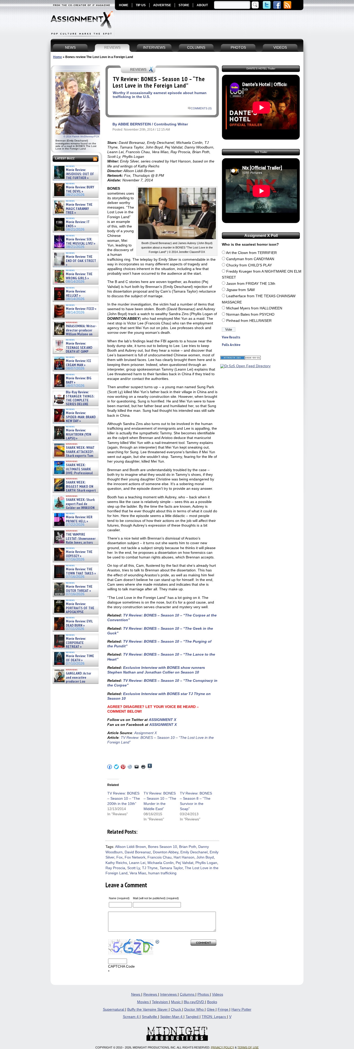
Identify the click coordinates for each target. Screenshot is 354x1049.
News (136, 994)
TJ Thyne (150, 868)
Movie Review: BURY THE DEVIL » (80, 189)
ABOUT (202, 5)
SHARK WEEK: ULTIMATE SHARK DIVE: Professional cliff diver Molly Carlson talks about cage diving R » (75, 473)
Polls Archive (231, 345)
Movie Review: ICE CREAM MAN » (78, 363)
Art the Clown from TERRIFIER (251, 253)
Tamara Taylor (171, 868)
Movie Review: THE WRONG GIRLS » (79, 276)
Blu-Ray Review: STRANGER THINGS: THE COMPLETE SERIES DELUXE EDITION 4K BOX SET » (73, 400)
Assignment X (145, 733)
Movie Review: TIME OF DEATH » (80, 658)
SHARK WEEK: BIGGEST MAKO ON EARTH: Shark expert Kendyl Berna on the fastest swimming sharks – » (74, 490)
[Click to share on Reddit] (130, 766)
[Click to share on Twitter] (116, 766)
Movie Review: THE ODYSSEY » (79, 554)
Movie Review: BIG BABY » (78, 380)
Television (160, 1002)
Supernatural (114, 1009)
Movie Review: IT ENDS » (78, 224)
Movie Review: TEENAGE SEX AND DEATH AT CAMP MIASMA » (72, 350)
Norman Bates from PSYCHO (250, 314)
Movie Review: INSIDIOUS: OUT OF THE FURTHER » (80, 174)
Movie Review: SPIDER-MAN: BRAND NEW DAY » (81, 417)
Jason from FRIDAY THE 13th (250, 284)
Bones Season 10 (162, 847)
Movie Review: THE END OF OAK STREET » (81, 261)
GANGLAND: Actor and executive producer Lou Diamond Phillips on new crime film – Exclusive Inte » (75, 681)
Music (176, 1002)
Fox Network (135, 857)
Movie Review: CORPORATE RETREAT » (76, 643)
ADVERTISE (162, 5)
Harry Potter (241, 1009)
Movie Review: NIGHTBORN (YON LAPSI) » (78, 434)
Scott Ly (133, 868)
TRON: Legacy (214, 1017)
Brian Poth (187, 847)
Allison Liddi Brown (130, 847)
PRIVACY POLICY (222, 1047)
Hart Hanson (184, 857)
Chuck (176, 1009)
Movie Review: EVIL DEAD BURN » (79, 623)
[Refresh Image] (157, 942)
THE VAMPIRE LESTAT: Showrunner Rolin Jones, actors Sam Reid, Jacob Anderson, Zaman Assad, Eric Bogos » (74, 542)
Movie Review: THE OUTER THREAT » (79, 589)
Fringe (223, 1009)
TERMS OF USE (248, 1047)
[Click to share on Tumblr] (150, 767)
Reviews (150, 994)
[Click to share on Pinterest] (123, 766)
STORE (184, 5)
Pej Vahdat (184, 863)
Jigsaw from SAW (240, 290)
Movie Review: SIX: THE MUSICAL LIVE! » (80, 241)
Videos (217, 994)
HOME (123, 5)
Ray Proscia (115, 868)
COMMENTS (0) (201, 108)
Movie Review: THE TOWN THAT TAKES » (81, 571)
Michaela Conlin (160, 863)
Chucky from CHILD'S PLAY (249, 265)
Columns (187, 994)
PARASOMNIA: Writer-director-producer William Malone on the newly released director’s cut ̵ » (75, 334)
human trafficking (162, 873)
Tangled (193, 1017)
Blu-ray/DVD (194, 1002)
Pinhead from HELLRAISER (249, 321)
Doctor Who (194, 1009)
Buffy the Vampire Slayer (148, 1009)
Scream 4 (131, 1017)
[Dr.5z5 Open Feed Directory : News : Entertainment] (245, 366)
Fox (119, 857)
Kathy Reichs (116, 863)
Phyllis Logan (206, 863)
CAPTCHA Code (121, 966)
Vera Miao (138, 873)
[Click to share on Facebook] (109, 766)
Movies (143, 1002)
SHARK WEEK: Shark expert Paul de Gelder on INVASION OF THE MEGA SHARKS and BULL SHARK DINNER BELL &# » (74, 510)
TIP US (141, 5)
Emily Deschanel (194, 852)
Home (57, 57)
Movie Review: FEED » (81, 309)
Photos (203, 994)
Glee (211, 1009)
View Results (231, 337)
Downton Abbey (165, 852)
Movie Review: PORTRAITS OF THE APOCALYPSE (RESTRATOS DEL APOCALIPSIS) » (73, 612)
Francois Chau (159, 857)
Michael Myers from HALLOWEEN (254, 308)
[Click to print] (143, 766)
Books (212, 1002)
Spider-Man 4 (171, 1017)
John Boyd (205, 857)
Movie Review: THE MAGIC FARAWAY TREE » (79, 209)
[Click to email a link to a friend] (136, 766)
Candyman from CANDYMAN (250, 259)
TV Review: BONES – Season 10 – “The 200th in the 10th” (123, 798)
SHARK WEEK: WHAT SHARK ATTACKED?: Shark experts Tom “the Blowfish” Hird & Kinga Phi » (74, 456)
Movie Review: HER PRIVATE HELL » (79, 519)
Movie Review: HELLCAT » (76, 293)
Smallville (150, 1017)
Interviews (169, 994)
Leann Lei (137, 863)
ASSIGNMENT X (162, 720)
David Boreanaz (138, 852)
